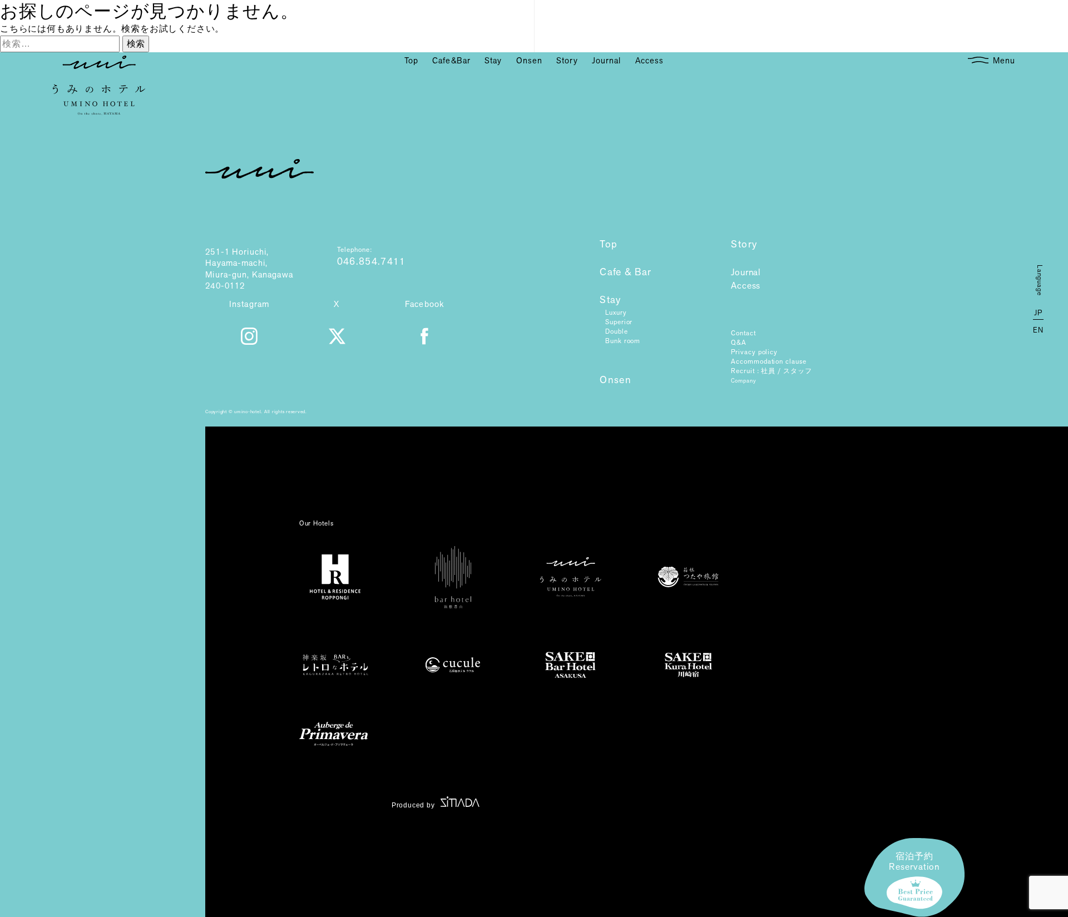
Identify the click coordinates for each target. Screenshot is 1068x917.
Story (744, 245)
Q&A (738, 342)
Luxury (615, 312)
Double (616, 331)
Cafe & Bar (626, 272)
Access (745, 286)
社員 (768, 370)
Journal (745, 273)
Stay (610, 300)
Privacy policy (754, 352)
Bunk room (622, 340)
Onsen (615, 380)
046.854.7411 (371, 261)
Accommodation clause (768, 361)
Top (608, 245)
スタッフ (797, 370)
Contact (743, 333)
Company (743, 380)
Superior (618, 322)
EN (1038, 330)
